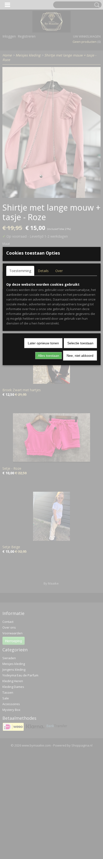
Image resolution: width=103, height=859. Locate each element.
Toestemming (20, 270)
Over (59, 270)
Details (43, 270)
